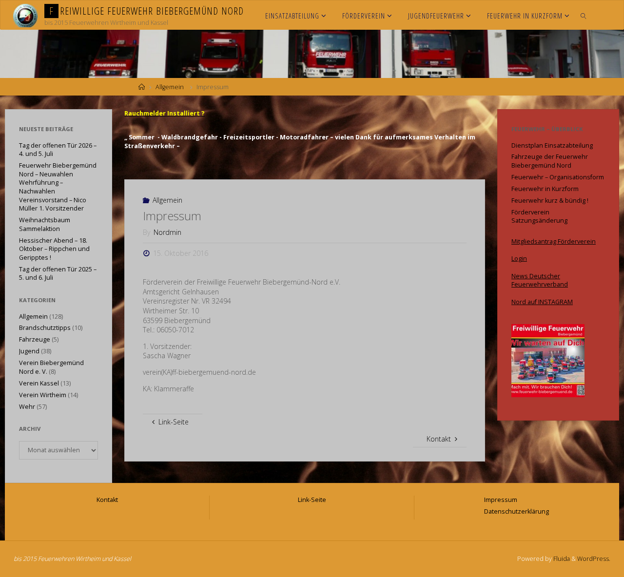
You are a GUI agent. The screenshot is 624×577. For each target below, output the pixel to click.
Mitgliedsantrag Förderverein (553, 241)
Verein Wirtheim (42, 395)
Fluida (561, 559)
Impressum (500, 500)
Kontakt (107, 500)
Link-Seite (312, 500)
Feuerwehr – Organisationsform (557, 177)
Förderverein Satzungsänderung (539, 216)
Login (519, 258)
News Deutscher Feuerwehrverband (539, 280)
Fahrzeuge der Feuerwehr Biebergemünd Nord (549, 161)
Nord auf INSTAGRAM (542, 302)
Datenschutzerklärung (516, 511)
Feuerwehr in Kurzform (545, 189)
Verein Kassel (39, 383)
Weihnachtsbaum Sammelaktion (44, 224)
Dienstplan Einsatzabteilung (552, 145)
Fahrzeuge (34, 339)
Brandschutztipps (45, 328)
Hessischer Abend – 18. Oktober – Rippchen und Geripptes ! (54, 249)
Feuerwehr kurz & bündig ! (549, 200)
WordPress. (593, 559)
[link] (583, 15)
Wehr (27, 407)
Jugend (29, 351)
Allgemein (170, 87)
